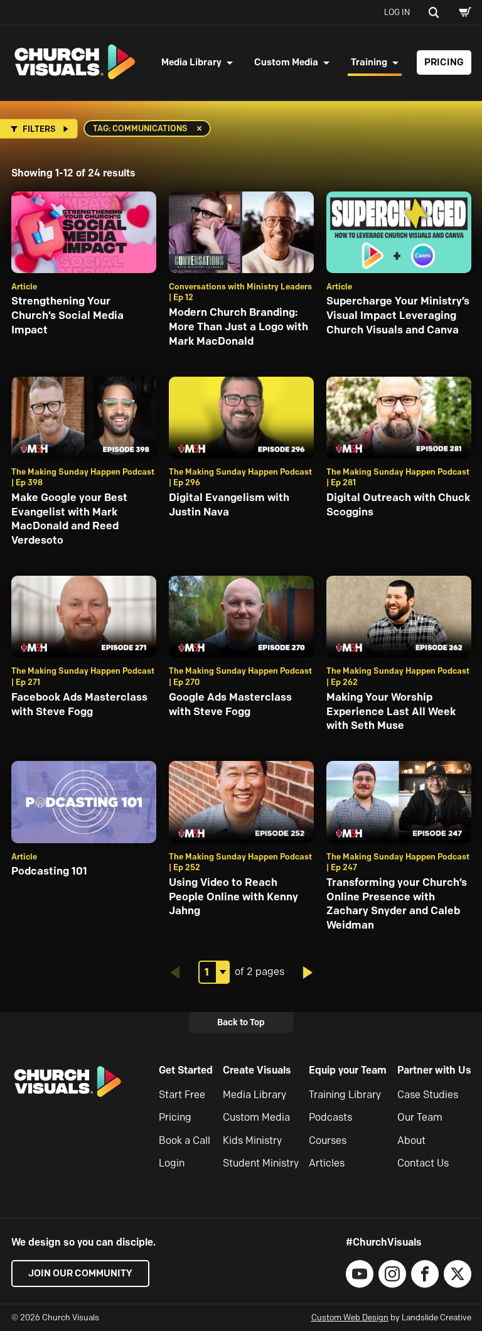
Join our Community (80, 1273)
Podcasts (330, 1117)
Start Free (182, 1095)
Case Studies (427, 1095)
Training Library (345, 1095)
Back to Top (241, 1022)
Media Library (191, 62)
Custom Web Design (349, 1317)
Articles (327, 1163)
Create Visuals (257, 1070)
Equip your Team (348, 1070)
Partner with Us (434, 1070)
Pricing (444, 62)
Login (172, 1163)
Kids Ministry (252, 1140)
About (411, 1140)
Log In (397, 12)
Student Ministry (261, 1163)
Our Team (419, 1117)
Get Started (186, 1070)
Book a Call (184, 1140)
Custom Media (286, 62)
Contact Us (423, 1163)
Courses (327, 1140)
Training (369, 62)
